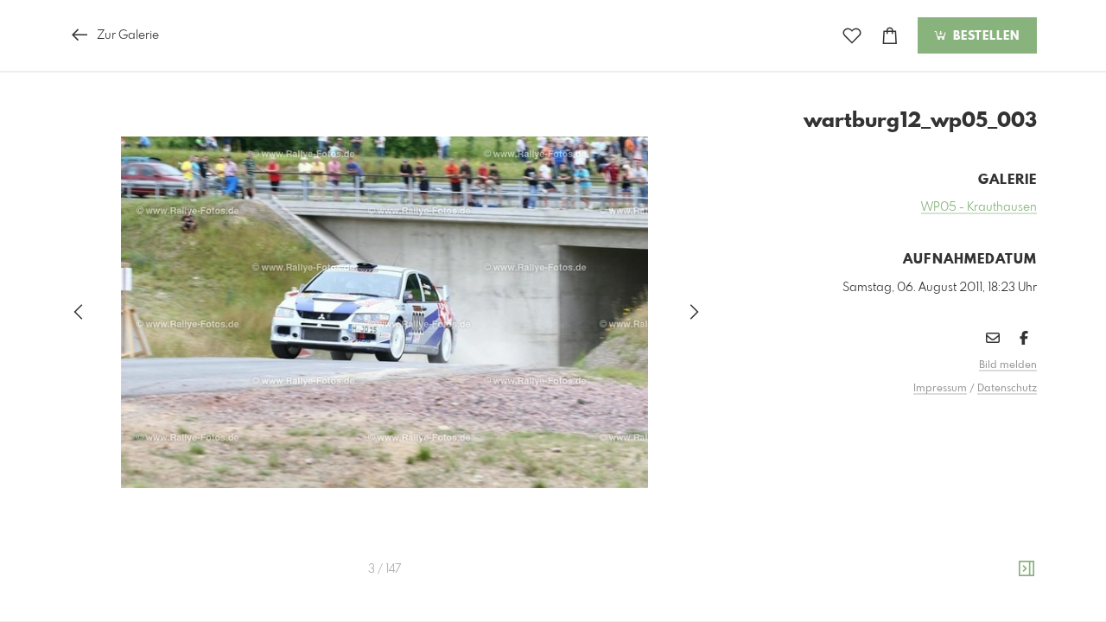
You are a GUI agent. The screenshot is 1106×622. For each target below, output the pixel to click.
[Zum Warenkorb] (890, 36)
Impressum (940, 389)
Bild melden (1008, 365)
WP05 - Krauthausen (979, 207)
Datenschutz (1007, 389)
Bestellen (984, 36)
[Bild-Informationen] (1026, 569)
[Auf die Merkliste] (852, 36)
